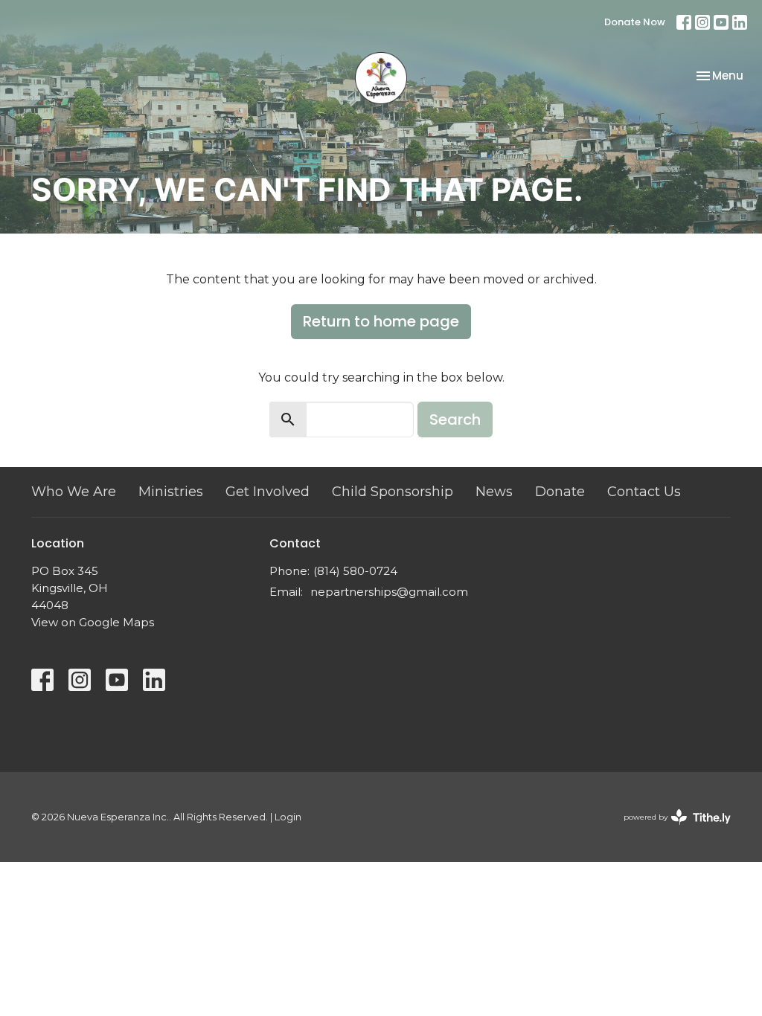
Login (288, 817)
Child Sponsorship (392, 491)
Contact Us (644, 491)
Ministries (170, 491)
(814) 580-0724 (355, 571)
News (494, 491)
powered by (670, 829)
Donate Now (634, 22)
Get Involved (267, 491)
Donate (560, 491)
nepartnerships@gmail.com (389, 592)
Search (455, 419)
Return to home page (381, 321)
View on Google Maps (92, 622)
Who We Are (73, 491)
